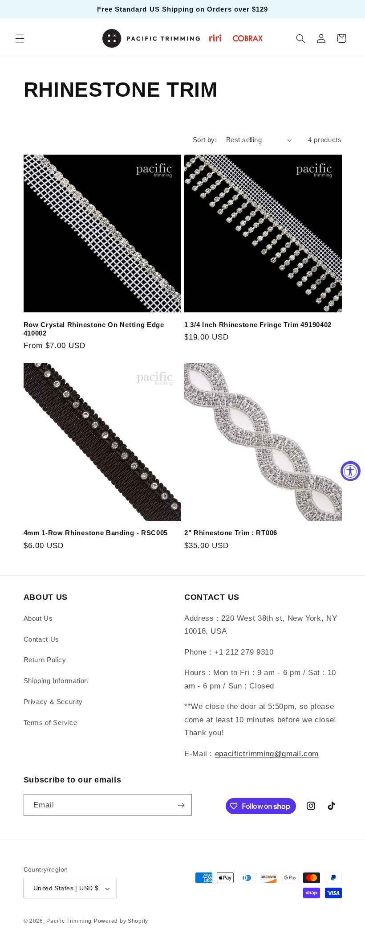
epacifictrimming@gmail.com (267, 754)
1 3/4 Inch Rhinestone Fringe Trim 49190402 (258, 324)
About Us (38, 618)
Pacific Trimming (69, 921)
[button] (19, 38)
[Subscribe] (180, 805)
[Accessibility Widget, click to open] (351, 471)
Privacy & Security (53, 701)
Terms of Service (50, 722)
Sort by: (205, 139)
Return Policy (45, 659)
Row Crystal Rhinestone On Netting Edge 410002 (94, 329)
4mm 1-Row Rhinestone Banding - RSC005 (96, 533)
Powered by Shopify (121, 921)
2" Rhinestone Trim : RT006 (230, 533)
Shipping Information (56, 680)
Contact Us (41, 639)
